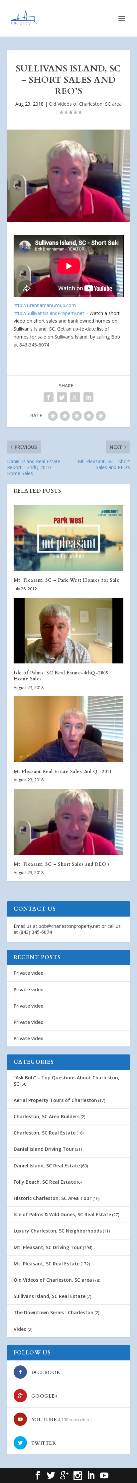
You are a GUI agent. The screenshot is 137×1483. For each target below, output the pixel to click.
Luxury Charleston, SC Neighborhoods (58, 1231)
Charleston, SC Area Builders (46, 1116)
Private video (29, 973)
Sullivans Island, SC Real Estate (49, 1296)
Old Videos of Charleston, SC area (85, 104)
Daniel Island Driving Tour (44, 1149)
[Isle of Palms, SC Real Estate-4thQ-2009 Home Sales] (69, 630)
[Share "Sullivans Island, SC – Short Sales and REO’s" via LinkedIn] (88, 397)
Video (20, 1329)
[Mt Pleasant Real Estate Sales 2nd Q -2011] (69, 729)
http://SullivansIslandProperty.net (49, 313)
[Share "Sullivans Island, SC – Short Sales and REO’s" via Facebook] (48, 397)
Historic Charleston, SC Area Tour (52, 1198)
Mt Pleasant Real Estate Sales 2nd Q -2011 (63, 771)
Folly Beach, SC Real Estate (45, 1182)
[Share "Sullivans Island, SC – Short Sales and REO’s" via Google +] (75, 397)
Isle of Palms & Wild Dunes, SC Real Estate (62, 1214)
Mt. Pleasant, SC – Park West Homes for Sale (67, 580)
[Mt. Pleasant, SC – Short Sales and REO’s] (69, 821)
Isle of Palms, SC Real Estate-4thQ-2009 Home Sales (61, 676)
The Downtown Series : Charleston (53, 1312)
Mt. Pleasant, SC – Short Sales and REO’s (62, 864)
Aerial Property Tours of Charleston (55, 1100)
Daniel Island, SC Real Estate (47, 1165)
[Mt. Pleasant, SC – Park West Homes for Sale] (69, 538)
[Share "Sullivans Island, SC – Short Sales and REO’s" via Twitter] (61, 397)
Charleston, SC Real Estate (44, 1133)
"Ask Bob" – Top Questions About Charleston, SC (66, 1080)
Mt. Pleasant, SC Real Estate (46, 1263)
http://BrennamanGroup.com (45, 305)
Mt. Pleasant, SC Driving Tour (48, 1247)
